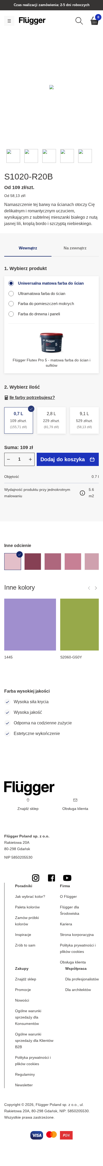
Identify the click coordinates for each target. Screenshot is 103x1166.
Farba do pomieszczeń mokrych (46, 303)
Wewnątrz (28, 248)
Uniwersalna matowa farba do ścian (51, 283)
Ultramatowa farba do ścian (41, 293)
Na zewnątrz (75, 248)
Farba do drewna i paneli (39, 314)
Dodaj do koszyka (62, 459)
